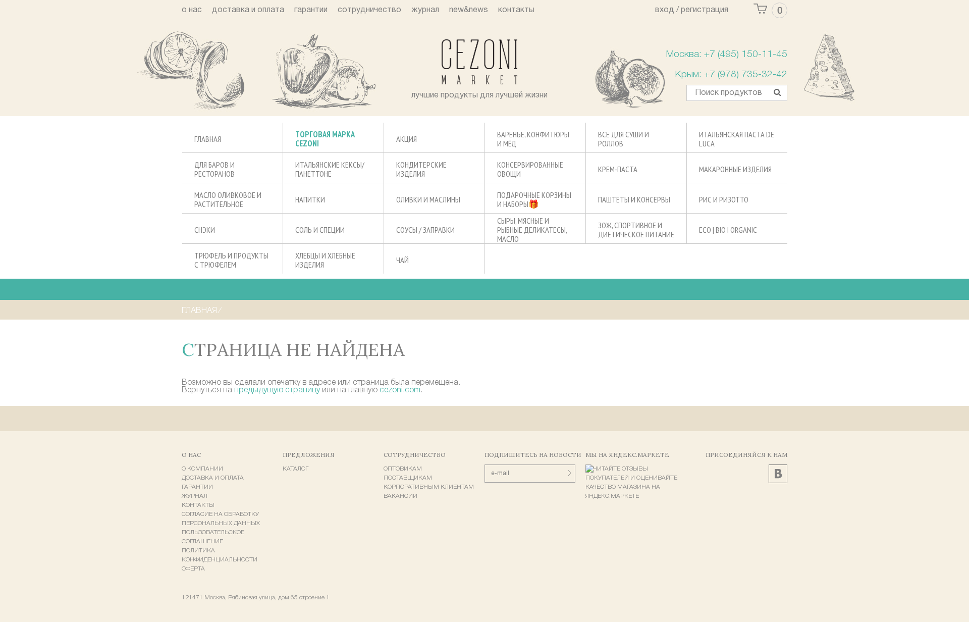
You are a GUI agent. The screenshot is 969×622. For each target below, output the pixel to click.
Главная (199, 311)
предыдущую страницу (277, 390)
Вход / (667, 10)
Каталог (295, 469)
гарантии (311, 10)
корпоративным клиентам (429, 487)
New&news (468, 10)
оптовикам (403, 469)
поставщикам (408, 478)
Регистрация (704, 10)
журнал (425, 10)
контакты (516, 10)
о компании (202, 469)
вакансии (400, 496)
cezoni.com (400, 390)
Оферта (193, 569)
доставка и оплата (248, 10)
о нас (192, 10)
